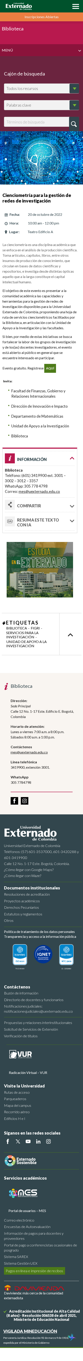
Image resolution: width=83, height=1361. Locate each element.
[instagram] (24, 801)
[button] (74, 6)
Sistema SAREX (16, 1256)
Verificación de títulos (21, 1036)
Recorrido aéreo (17, 1112)
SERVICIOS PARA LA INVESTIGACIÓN (22, 635)
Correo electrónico (19, 1220)
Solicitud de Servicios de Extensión (31, 1029)
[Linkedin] (38, 1141)
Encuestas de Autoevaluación (27, 1226)
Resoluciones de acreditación (27, 894)
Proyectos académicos (22, 901)
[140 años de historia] (71, 1337)
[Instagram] (48, 1141)
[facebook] (14, 801)
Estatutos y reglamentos (23, 914)
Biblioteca (16, 628)
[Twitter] (18, 1141)
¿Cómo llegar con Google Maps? (29, 869)
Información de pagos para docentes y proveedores (34, 1235)
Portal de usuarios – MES (27, 1210)
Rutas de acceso (17, 1092)
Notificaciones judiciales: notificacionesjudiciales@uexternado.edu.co (38, 1008)
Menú (7, 50)
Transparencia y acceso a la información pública (40, 936)
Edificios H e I (14, 1118)
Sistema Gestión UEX (20, 1263)
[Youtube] (28, 1141)
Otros (9, 920)
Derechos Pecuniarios (21, 907)
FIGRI (35, 628)
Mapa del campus (17, 1105)
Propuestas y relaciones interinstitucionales (38, 1022)
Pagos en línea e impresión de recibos (34, 1271)
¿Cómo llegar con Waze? (22, 875)
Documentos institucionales (32, 887)
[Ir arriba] (70, 634)
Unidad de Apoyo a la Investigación (26, 643)
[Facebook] (8, 1141)
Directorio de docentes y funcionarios (34, 1000)
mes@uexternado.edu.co (39, 491)
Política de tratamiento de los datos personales (39, 931)
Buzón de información (21, 993)
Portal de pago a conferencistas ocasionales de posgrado (40, 1247)
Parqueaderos (15, 1099)
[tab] (40, 521)
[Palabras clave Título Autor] (41, 105)
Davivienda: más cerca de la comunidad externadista (33, 1295)
